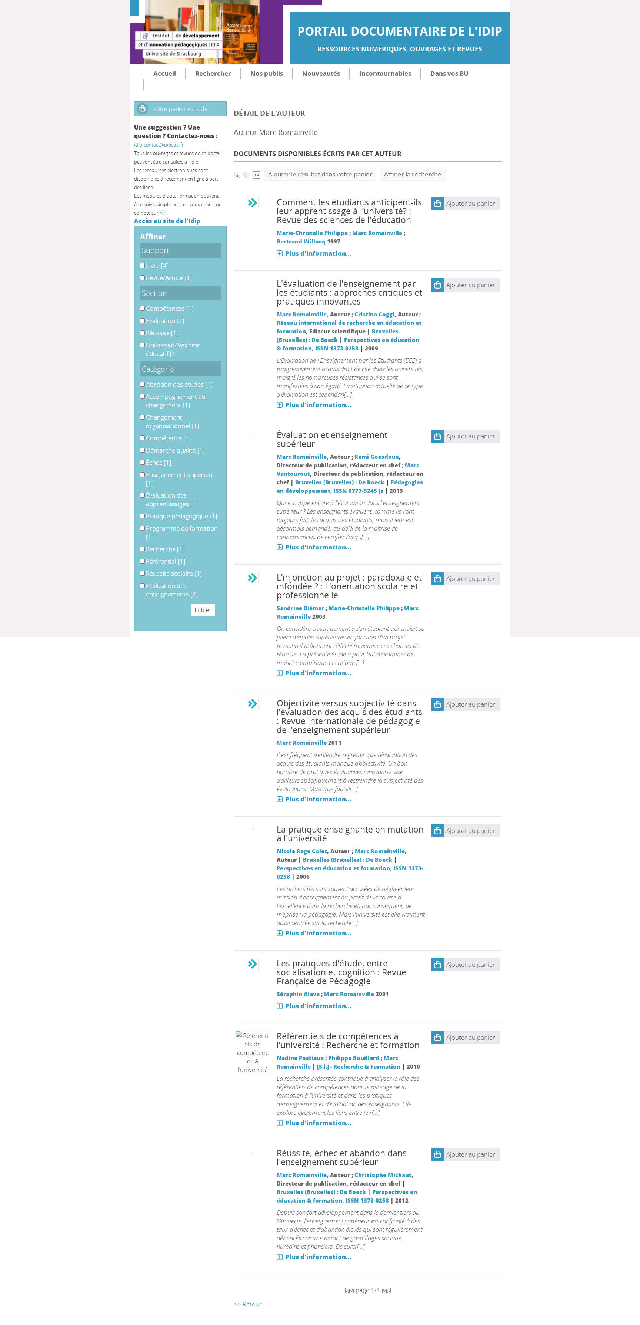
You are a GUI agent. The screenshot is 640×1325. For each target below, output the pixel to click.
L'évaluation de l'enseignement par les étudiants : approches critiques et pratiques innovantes (349, 292)
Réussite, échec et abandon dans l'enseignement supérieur (342, 1157)
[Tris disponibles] (256, 174)
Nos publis (266, 73)
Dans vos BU (449, 73)
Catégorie (158, 369)
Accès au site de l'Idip (167, 221)
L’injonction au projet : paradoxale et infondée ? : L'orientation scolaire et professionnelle (349, 586)
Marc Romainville (377, 232)
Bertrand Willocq (301, 241)
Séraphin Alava (298, 994)
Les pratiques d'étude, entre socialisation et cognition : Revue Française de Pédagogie (341, 972)
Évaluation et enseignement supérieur (332, 439)
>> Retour (248, 1304)
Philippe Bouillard (353, 1058)
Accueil (164, 73)
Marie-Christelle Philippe (312, 232)
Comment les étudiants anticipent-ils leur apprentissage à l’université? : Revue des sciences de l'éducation (349, 211)
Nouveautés (321, 73)
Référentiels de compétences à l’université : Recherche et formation (348, 1040)
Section (154, 293)
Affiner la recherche (412, 174)
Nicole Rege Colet (302, 851)
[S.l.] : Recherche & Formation (358, 1066)
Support (155, 250)
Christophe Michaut (382, 1174)
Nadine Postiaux (300, 1058)
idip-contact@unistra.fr (159, 144)
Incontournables (385, 73)
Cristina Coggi (374, 314)
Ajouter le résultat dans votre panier (320, 174)
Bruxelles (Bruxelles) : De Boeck (339, 482)
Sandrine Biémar (300, 608)
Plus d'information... (318, 253)
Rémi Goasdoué (376, 456)
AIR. (164, 212)
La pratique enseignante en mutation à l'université (350, 834)
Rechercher (213, 73)
